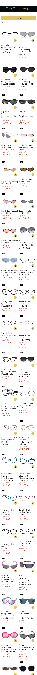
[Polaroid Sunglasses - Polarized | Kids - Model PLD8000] (27, 565)
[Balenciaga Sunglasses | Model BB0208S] (9, 69)
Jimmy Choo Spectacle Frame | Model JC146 (9, 304)
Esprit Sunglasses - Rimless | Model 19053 (27, 147)
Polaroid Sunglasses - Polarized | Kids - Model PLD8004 (8, 615)
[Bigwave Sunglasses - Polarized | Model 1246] (27, 101)
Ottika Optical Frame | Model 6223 (25, 543)
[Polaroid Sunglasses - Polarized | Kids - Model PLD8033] (9, 635)
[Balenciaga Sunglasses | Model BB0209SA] (27, 69)
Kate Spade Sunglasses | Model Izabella (25, 374)
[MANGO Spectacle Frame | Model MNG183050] (9, 427)
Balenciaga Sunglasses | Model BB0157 (25, 50)
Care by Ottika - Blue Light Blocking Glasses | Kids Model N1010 (27, 477)
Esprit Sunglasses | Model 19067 (9, 183)
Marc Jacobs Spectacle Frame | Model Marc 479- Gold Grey (27, 441)
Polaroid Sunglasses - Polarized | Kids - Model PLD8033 (8, 648)
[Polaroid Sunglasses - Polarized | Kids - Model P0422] (9, 565)
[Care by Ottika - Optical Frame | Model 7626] (27, 497)
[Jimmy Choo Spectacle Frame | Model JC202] (9, 323)
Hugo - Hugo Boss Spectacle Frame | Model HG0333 (27, 272)
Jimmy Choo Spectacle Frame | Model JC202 (9, 335)
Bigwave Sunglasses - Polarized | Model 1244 (8, 115)
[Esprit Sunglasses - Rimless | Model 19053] (27, 135)
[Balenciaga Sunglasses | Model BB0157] (27, 34)
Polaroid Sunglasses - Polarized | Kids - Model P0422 (8, 578)
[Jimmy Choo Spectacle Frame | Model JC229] (27, 323)
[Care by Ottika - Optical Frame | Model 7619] (9, 497)
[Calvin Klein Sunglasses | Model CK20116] (9, 135)
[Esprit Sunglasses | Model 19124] (9, 230)
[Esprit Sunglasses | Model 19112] (9, 200)
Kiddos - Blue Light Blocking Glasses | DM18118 (9, 408)
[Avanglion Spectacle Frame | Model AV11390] (9, 34)
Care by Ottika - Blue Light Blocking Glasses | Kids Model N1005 (9, 477)
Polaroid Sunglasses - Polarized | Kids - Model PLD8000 (26, 581)
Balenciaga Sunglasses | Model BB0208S (8, 82)
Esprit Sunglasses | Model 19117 (27, 212)
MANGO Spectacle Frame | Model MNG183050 (9, 440)
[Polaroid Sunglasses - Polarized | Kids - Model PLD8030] (27, 601)
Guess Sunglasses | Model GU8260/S (9, 271)
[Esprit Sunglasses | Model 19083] (27, 169)
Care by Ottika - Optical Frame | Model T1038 (8, 546)
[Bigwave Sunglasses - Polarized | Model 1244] (9, 101)
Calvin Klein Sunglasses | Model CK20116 (7, 147)
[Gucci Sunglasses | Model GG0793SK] (27, 230)
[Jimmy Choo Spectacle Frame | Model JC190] (27, 291)
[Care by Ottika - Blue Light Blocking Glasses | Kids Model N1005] (9, 461)
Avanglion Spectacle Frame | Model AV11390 (9, 47)
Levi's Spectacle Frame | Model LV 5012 (26, 406)
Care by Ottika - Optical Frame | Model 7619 (8, 512)
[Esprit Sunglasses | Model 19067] (9, 169)
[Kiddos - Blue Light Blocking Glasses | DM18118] (9, 393)
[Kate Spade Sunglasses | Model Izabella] (27, 359)
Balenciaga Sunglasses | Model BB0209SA (26, 82)
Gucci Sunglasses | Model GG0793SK (27, 244)
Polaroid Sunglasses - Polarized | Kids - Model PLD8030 (26, 615)
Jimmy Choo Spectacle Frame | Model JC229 (27, 338)
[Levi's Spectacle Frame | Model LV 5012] (27, 393)
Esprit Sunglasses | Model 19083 (27, 180)
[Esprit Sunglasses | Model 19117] (27, 200)
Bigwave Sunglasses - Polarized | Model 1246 (26, 115)
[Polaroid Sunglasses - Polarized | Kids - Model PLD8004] (9, 601)
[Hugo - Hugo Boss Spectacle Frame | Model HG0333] (27, 260)
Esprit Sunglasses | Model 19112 (9, 212)
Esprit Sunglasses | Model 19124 (9, 241)
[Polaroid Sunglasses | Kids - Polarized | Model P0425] (27, 635)
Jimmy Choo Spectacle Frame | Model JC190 (27, 304)
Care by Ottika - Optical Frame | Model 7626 (26, 512)
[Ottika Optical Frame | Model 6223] (27, 531)
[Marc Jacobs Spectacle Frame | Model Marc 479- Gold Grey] (27, 427)
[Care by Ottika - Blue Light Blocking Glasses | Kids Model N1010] (27, 461)
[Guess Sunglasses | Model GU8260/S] (9, 260)
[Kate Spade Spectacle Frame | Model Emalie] (9, 359)
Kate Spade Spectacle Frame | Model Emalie (9, 372)
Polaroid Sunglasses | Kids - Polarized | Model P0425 (27, 648)
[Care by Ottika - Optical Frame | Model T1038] (9, 531)
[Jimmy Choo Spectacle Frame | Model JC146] (9, 291)
